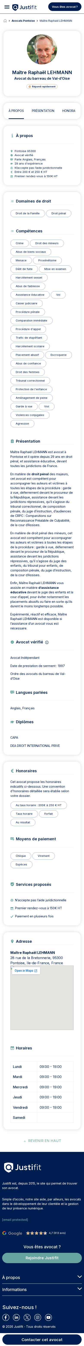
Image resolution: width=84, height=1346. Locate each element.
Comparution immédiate (31, 320)
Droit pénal (58, 213)
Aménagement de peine (31, 397)
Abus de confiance (28, 363)
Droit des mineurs (47, 243)
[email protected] (15, 1219)
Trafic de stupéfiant (29, 337)
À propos (16, 111)
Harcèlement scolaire (30, 346)
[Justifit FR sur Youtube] (50, 1317)
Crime (19, 243)
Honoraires (71, 111)
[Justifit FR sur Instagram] (39, 1317)
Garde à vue (24, 406)
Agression (22, 423)
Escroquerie (59, 354)
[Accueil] (7, 21)
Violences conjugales (30, 415)
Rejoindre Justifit (42, 1258)
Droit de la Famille (28, 213)
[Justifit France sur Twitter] (29, 1317)
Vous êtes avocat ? (65, 6)
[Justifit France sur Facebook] (7, 1317)
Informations (14, 1289)
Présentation (43, 111)
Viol (46, 406)
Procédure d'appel (28, 329)
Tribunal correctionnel (30, 380)
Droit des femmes (27, 372)
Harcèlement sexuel (29, 277)
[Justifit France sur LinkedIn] (18, 1317)
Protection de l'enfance (31, 389)
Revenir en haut (44, 1141)
